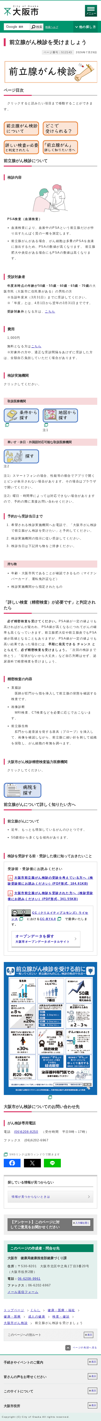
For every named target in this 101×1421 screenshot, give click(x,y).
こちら (50, 311)
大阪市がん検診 (16, 1323)
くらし (35, 1310)
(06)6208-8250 (26, 1132)
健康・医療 (12, 1316)
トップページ (14, 1310)
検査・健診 (61, 1316)
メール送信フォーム (23, 1292)
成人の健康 (36, 1316)
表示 (89, 1334)
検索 (39, 27)
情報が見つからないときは (31, 1196)
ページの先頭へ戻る (85, 1347)
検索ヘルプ (51, 27)
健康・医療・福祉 (61, 1310)
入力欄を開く (82, 1223)
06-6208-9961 (29, 1278)
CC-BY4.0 (48, 919)
